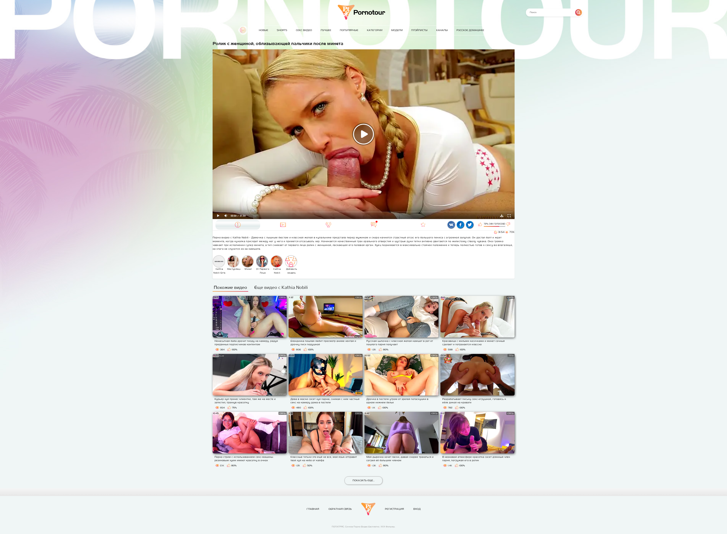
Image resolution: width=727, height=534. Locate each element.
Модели (397, 30)
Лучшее (326, 30)
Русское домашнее (470, 30)
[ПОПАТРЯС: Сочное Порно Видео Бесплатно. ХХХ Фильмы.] (368, 509)
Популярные (349, 30)
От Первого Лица (262, 271)
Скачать (501, 215)
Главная (243, 30)
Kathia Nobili (277, 271)
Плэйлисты (419, 30)
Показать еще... (364, 480)
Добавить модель (291, 271)
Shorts (282, 30)
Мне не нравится (508, 224)
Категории (374, 30)
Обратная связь (340, 509)
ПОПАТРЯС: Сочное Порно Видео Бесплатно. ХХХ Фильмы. (363, 526)
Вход (417, 509)
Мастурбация (234, 269)
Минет (248, 269)
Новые (263, 30)
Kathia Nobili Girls (219, 271)
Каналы (442, 30)
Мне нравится (480, 224)
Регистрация (394, 509)
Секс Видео (304, 30)
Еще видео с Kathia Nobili (281, 287)
